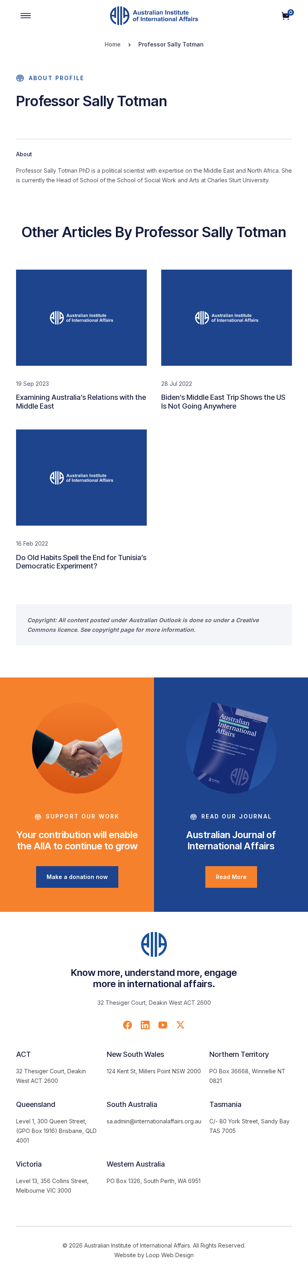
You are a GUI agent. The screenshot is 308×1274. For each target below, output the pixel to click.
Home (113, 44)
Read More (231, 876)
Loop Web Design (170, 1255)
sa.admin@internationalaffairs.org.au (154, 1121)
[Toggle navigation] (25, 15)
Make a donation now (77, 876)
